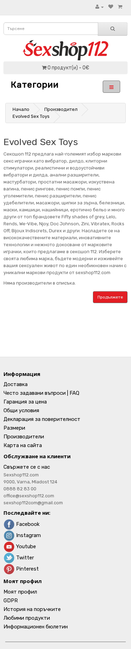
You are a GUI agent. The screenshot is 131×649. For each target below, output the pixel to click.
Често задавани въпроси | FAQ (41, 393)
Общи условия (21, 410)
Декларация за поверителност (41, 419)
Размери (14, 428)
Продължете (110, 297)
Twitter (24, 557)
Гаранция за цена (25, 402)
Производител (61, 109)
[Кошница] (120, 6)
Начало (21, 109)
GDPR (10, 600)
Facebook (27, 524)
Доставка (15, 384)
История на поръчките (32, 609)
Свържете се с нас (26, 467)
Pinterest (27, 569)
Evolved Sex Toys (31, 116)
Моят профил (20, 592)
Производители (23, 436)
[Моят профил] (99, 6)
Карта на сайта (22, 445)
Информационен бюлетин (35, 627)
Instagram (28, 535)
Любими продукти (26, 618)
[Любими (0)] (110, 6)
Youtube (25, 546)
